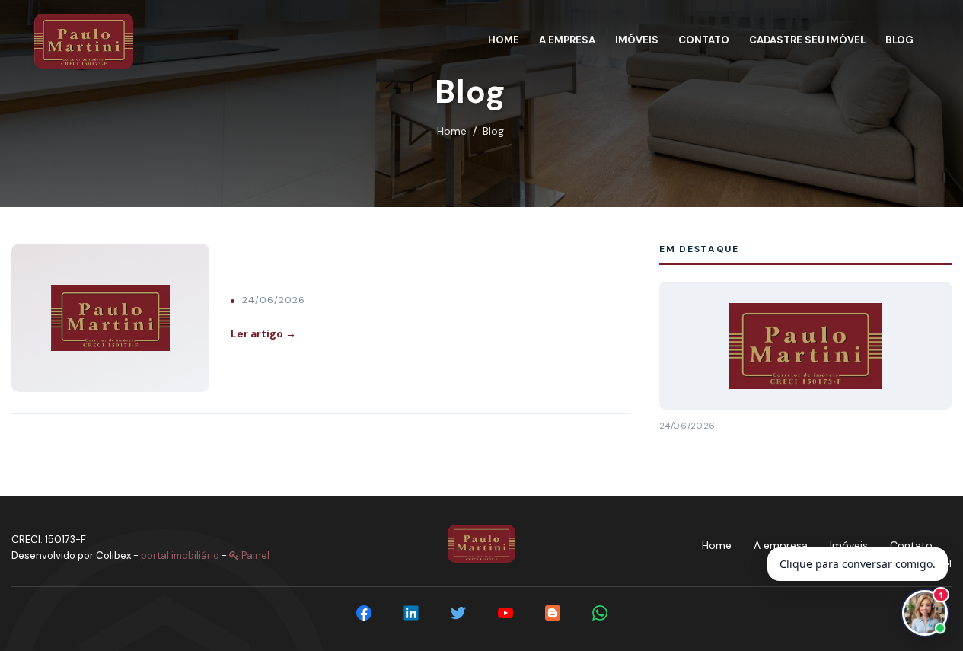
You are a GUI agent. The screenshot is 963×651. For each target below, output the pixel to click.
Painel (254, 555)
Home (452, 131)
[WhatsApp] (600, 613)
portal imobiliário (180, 555)
